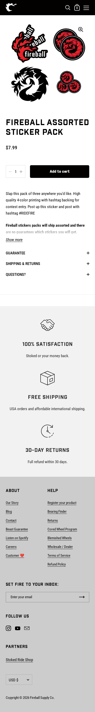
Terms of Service (59, 555)
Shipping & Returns (23, 263)
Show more (14, 240)
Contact (11, 520)
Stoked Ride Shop (19, 659)
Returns (53, 520)
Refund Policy (57, 564)
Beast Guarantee (17, 529)
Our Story (12, 503)
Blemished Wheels (60, 538)
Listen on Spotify (17, 538)
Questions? (16, 274)
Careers (11, 547)
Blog (9, 511)
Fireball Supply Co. (42, 698)
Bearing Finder (57, 511)
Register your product (62, 503)
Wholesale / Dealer (60, 547)
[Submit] (82, 597)
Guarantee (15, 253)
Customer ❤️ (15, 555)
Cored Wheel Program (62, 529)
